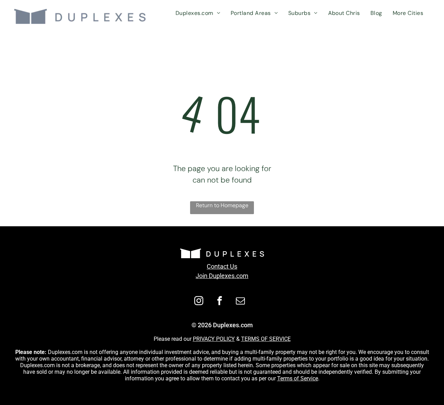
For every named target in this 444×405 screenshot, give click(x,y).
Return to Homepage (222, 205)
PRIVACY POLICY (214, 339)
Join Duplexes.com (222, 275)
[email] (240, 302)
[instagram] (199, 302)
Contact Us (222, 266)
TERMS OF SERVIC (264, 339)
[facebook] (220, 302)
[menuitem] (197, 13)
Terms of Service (297, 378)
